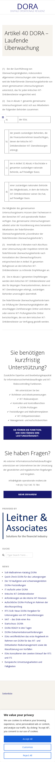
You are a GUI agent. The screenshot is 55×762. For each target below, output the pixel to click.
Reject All (27, 755)
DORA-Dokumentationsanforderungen (24, 632)
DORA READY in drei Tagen (18, 627)
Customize (27, 747)
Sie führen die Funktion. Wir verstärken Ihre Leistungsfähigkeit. (27, 432)
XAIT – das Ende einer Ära (17, 619)
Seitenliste (7, 693)
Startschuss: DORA (14, 623)
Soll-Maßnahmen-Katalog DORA (21, 572)
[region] (27, 736)
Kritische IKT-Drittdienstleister (19, 593)
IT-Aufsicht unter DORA (16, 589)
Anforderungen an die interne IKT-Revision (25, 598)
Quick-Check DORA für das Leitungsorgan (25, 576)
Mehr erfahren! (27, 494)
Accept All (27, 738)
